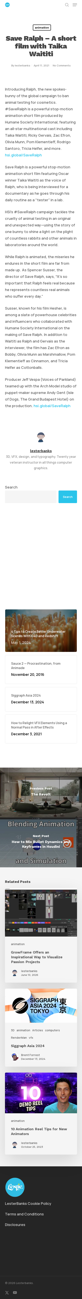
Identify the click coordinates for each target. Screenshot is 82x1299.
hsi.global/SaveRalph (23, 155)
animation (42, 27)
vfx (31, 1037)
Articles (37, 1030)
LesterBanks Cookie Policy (28, 1203)
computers (52, 1030)
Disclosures (15, 1224)
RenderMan (19, 1037)
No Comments (62, 65)
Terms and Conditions (24, 1214)
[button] (75, 5)
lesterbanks (22, 65)
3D (13, 1030)
